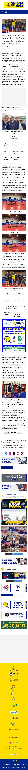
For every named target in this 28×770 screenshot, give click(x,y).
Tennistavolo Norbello (16, 49)
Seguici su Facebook (7, 467)
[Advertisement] (14, 97)
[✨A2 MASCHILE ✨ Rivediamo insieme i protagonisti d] (14, 539)
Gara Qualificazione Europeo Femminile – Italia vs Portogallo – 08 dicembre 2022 (14, 441)
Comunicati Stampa (6, 32)
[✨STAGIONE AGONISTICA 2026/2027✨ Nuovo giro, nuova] (14, 512)
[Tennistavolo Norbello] (2, 12)
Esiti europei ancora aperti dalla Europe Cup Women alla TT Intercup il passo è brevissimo (14, 446)
